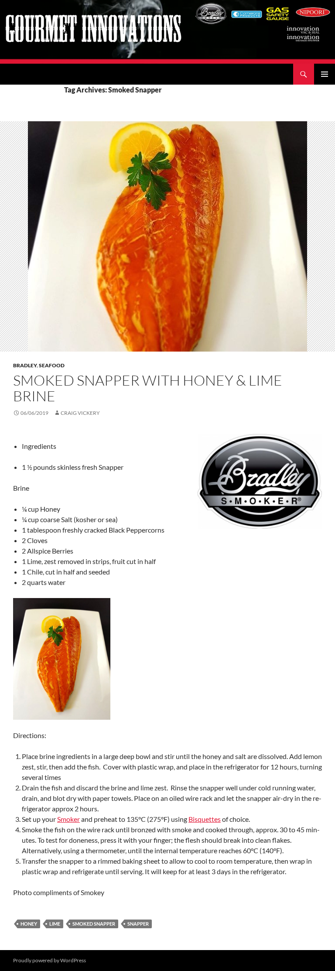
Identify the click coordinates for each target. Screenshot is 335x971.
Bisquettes (204, 819)
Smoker (68, 819)
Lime (54, 924)
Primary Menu (324, 74)
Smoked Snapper (93, 924)
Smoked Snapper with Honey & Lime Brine (147, 388)
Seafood (52, 365)
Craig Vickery (80, 413)
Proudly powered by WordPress (49, 960)
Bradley (25, 365)
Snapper (138, 924)
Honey (29, 924)
